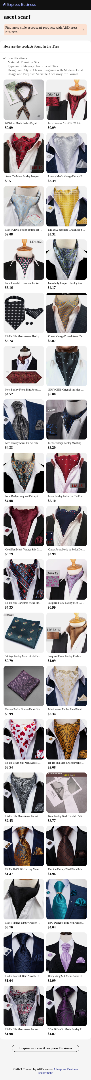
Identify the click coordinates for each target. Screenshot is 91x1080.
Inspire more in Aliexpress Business (45, 1048)
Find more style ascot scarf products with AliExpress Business (41, 30)
